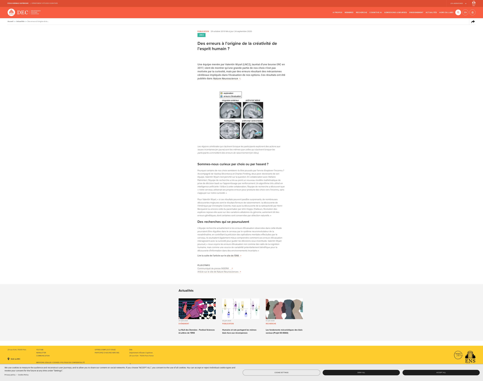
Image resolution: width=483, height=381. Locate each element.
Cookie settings (281, 372)
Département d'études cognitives (45, 3)
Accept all (441, 372)
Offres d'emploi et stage (105, 350)
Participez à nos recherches (107, 353)
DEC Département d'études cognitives (24, 12)
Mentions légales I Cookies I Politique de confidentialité (60, 363)
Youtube (39, 350)
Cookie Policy (23, 375)
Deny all (361, 372)
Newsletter (41, 353)
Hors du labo (446, 12)
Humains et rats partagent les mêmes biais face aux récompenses (239, 331)
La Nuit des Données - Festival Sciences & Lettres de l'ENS (197, 331)
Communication (43, 356)
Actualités (431, 12)
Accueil (10, 21)
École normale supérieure (18, 3)
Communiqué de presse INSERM (213, 268)
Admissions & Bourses (395, 12)
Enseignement (416, 12)
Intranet (472, 12)
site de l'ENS (233, 255)
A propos (337, 12)
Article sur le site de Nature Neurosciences (217, 271)
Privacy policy (10, 375)
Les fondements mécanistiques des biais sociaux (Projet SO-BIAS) (284, 331)
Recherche (361, 12)
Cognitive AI (375, 12)
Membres (349, 12)
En (465, 12)
